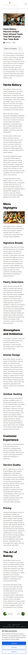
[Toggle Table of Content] (19, 48)
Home (9, 624)
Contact (23, 626)
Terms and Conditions (8, 626)
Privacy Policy (16, 624)
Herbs (13, 42)
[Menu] (25, 4)
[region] (14, 641)
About (17, 626)
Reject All (14, 651)
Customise (14, 647)
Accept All (14, 643)
